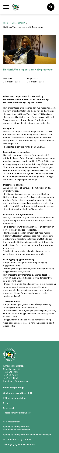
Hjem (5, 22)
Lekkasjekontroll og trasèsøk (17, 439)
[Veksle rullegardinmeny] (51, 7)
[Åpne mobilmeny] (6, 8)
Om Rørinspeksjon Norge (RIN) (17, 393)
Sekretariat (8, 407)
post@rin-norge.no (19, 381)
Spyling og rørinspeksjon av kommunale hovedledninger (16, 428)
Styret (6, 403)
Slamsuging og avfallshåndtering (19, 444)
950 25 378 (12, 375)
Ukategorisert (18, 22)
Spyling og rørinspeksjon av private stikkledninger (27, 434)
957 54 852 (12, 378)
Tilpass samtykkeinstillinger (16, 412)
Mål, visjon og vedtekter (14, 398)
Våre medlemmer (11, 421)
